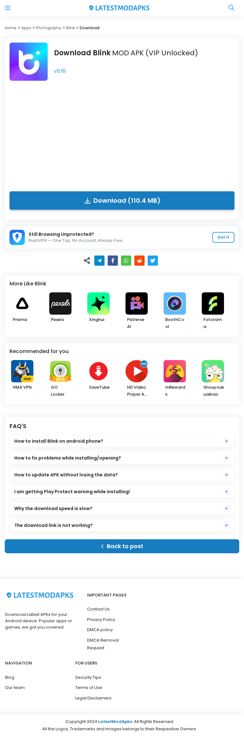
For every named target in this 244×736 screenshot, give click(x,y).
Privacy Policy (101, 620)
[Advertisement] (122, 134)
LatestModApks (115, 722)
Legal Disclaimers (93, 698)
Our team (15, 688)
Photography (48, 28)
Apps (26, 28)
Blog (9, 677)
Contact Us (98, 609)
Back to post (125, 546)
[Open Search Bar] (231, 8)
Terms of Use (88, 688)
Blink (70, 28)
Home (11, 28)
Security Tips (88, 677)
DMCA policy (100, 630)
